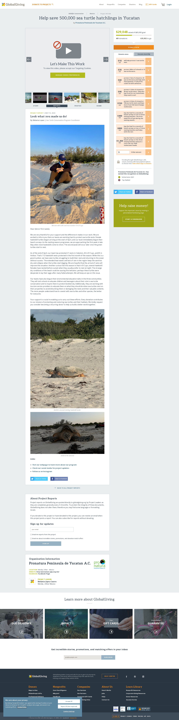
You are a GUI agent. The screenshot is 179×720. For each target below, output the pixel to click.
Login (169, 4)
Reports (56, 106)
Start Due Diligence (59, 690)
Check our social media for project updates (50, 468)
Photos (78, 106)
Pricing (140, 716)
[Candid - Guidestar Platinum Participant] (123, 709)
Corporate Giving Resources (135, 693)
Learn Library (134, 687)
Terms (135, 716)
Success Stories (131, 700)
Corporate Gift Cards (84, 697)
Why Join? (56, 693)
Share (99, 106)
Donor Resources (132, 697)
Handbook (56, 697)
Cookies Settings (68, 711)
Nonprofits (110, 4)
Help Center (109, 676)
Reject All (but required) (69, 706)
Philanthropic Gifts (35, 693)
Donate (41, 4)
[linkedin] (143, 676)
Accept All (69, 701)
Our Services (81, 690)
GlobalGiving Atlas (83, 700)
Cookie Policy (22, 707)
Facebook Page (44, 574)
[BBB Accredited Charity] (132, 709)
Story (35, 106)
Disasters (132, 4)
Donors (33, 687)
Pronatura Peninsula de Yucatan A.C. (91, 23)
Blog (140, 4)
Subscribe (108, 657)
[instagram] (135, 676)
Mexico (92, 14)
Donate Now (133, 47)
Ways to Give (33, 690)
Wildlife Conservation (76, 14)
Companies (122, 4)
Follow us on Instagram (42, 471)
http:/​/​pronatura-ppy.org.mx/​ (47, 572)
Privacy (123, 716)
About (101, 4)
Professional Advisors (36, 697)
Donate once (123, 54)
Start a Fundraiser (133, 219)
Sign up (46, 543)
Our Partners (81, 693)
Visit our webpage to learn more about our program (54, 465)
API (145, 716)
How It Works (106, 690)
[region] (42, 707)
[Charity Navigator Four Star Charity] (116, 709)
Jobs (103, 693)
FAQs (103, 697)
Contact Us (105, 700)
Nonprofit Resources (133, 690)
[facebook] (126, 676)
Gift (153, 4)
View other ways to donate (141, 163)
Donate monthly (144, 54)
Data (148, 716)
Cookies (129, 716)
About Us (107, 687)
